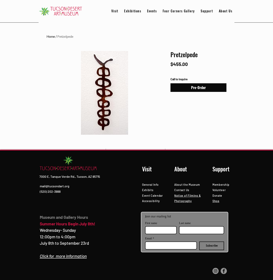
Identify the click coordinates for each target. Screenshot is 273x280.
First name (151, 223)
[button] (206, 11)
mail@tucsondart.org (54, 186)
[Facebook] (224, 271)
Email (149, 238)
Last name (185, 223)
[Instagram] (215, 271)
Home (51, 36)
